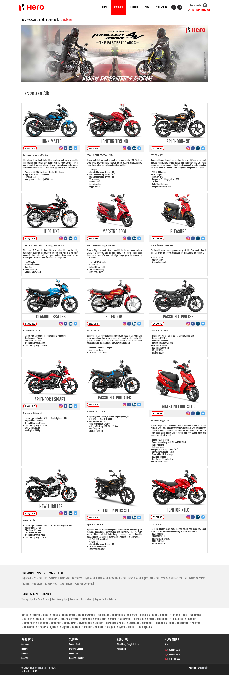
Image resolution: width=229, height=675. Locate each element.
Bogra (56, 615)
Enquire (30, 148)
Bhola (47, 615)
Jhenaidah (88, 619)
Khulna (114, 619)
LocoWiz (204, 667)
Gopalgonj (41, 619)
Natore (123, 623)
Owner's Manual (76, 649)
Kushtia (151, 619)
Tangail (132, 627)
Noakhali (161, 623)
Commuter (25, 644)
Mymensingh (86, 623)
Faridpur (177, 615)
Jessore (76, 619)
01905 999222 (173, 659)
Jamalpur (53, 619)
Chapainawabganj (87, 615)
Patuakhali (30, 627)
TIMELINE (134, 7)
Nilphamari (148, 623)
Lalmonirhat (179, 619)
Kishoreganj (126, 619)
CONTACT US (161, 7)
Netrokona (135, 623)
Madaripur (30, 623)
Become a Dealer (76, 658)
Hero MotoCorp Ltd (41, 667)
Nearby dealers (196, 5)
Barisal (26, 615)
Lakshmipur (164, 619)
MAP (147, 7)
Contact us (73, 653)
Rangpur (89, 627)
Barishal (37, 615)
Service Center (75, 644)
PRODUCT (118, 7)
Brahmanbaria (69, 615)
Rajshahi (77, 627)
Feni (186, 615)
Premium (25, 653)
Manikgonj (44, 623)
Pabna (172, 623)
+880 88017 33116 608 (199, 9)
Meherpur (57, 623)
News (167, 644)
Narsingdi (112, 623)
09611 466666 (173, 654)
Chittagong (104, 615)
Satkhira (100, 627)
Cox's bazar (132, 615)
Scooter (24, 658)
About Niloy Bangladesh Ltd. (128, 644)
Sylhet (123, 627)
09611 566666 (173, 650)
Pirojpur (43, 627)
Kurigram (140, 619)
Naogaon (100, 623)
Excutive (24, 649)
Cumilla (145, 615)
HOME (105, 7)
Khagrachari (102, 619)
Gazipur (29, 619)
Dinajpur (165, 615)
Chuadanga (118, 615)
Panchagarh (184, 623)
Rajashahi (55, 627)
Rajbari (66, 627)
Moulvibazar (71, 623)
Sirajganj (112, 627)
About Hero (121, 649)
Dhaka (155, 615)
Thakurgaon (145, 627)
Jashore (65, 619)
